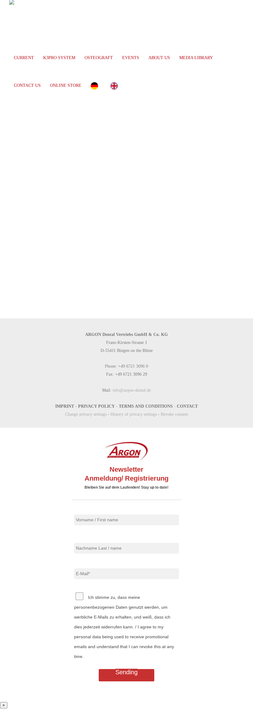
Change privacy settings (85, 414)
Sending (126, 672)
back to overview (24, 261)
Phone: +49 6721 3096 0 (126, 366)
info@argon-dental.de (132, 390)
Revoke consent (174, 414)
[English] (116, 85)
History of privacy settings (133, 414)
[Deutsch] (96, 85)
